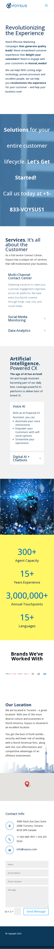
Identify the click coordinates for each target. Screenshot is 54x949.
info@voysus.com (27, 849)
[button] (28, 784)
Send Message (36, 911)
